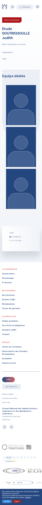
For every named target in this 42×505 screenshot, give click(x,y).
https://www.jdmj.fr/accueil (14, 44)
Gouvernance (8, 274)
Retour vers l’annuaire (11, 20)
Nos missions (8, 295)
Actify (8, 379)
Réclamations (8, 304)
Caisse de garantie (11, 308)
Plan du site (6, 402)
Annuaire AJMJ (9, 330)
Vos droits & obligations (13, 325)
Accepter (7, 501)
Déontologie (8, 278)
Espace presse (9, 363)
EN (12, 7)
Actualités (7, 359)
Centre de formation (12, 347)
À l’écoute (7, 283)
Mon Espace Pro (11, 386)
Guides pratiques (10, 321)
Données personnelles (9, 398)
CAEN (4, 59)
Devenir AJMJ (8, 300)
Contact (6, 334)
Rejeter (17, 501)
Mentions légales (8, 394)
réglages (28, 497)
